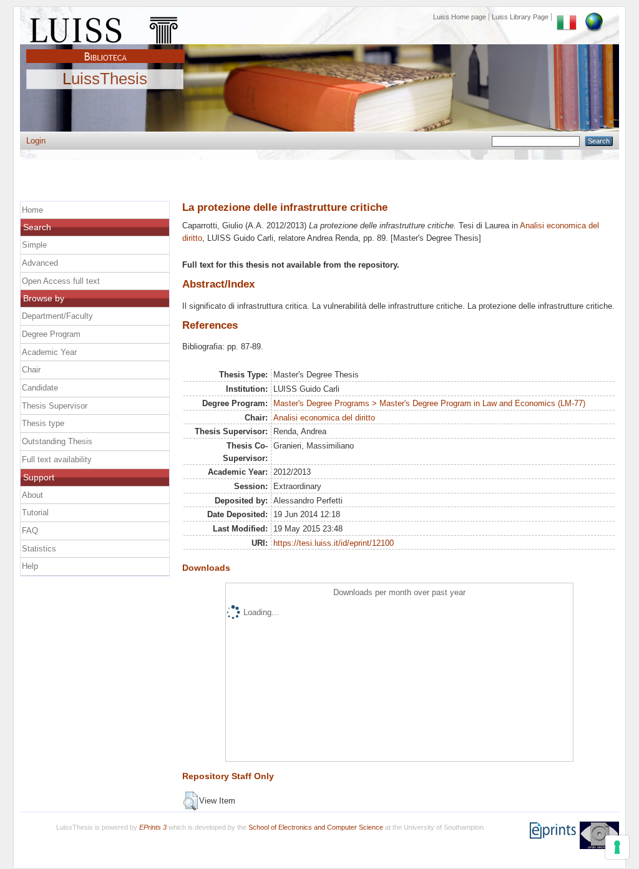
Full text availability (57, 459)
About (32, 495)
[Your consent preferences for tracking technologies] (617, 847)
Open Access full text (61, 281)
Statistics (39, 548)
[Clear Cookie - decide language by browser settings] (594, 17)
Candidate (40, 387)
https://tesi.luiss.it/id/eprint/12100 (333, 543)
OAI (599, 835)
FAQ (30, 530)
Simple (34, 245)
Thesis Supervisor (54, 405)
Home (32, 210)
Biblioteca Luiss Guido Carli (105, 49)
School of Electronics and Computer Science (315, 827)
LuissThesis (104, 79)
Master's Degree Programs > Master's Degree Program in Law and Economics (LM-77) (429, 403)
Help (30, 566)
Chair (31, 369)
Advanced (40, 263)
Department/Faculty (57, 316)
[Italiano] (566, 17)
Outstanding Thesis (57, 441)
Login (36, 140)
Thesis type (43, 423)
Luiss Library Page (520, 17)
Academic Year (49, 352)
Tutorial (35, 512)
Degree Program (51, 334)
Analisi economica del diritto (324, 417)
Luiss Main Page (105, 27)
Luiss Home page (459, 17)
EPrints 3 (153, 827)
